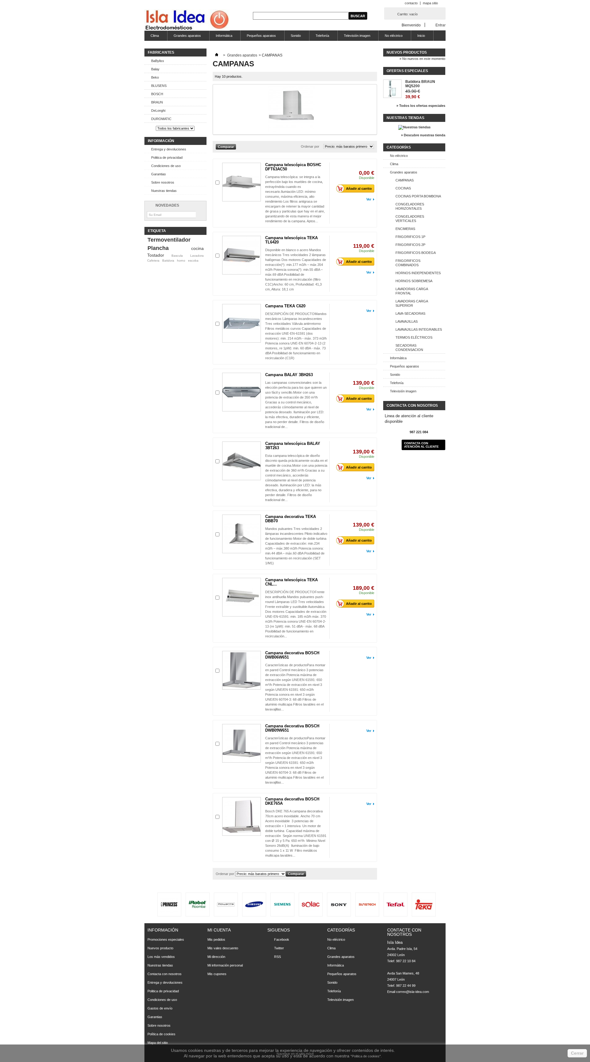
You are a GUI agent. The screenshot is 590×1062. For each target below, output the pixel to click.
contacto (411, 3)
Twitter (279, 948)
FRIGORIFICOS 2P (410, 245)
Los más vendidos (161, 957)
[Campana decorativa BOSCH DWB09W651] (241, 743)
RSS (277, 957)
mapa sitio (430, 3)
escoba (193, 260)
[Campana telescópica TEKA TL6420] (241, 255)
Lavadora (197, 255)
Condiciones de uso (166, 166)
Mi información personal (225, 965)
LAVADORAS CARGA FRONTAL (411, 291)
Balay (155, 69)
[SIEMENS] (282, 904)
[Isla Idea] (187, 20)
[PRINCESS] (169, 904)
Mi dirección (216, 957)
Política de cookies (161, 1034)
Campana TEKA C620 (285, 306)
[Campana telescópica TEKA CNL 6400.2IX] (241, 597)
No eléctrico (391, 37)
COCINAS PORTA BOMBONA (418, 196)
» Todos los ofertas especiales (420, 105)
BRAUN (157, 102)
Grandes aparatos (184, 37)
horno (181, 260)
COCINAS (403, 188)
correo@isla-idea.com (412, 992)
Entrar (440, 25)
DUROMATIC (161, 119)
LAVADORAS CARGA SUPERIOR (411, 303)
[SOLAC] (311, 904)
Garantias (158, 174)
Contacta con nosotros (165, 974)
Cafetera (153, 260)
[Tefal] (395, 904)
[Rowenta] (226, 904)
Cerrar (577, 1053)
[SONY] (339, 904)
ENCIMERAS (405, 229)
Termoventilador (169, 240)
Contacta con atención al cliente (421, 445)
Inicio (418, 37)
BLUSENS (159, 86)
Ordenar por (310, 146)
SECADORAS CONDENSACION (409, 348)
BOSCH (157, 94)
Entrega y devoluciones (168, 149)
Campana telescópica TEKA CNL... (291, 582)
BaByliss (157, 61)
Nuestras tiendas (164, 191)
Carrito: (407, 14)
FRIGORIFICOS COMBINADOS (407, 263)
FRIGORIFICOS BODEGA (415, 253)
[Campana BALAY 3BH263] (241, 392)
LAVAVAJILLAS (406, 321)
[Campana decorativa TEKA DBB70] (241, 534)
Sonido (293, 37)
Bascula (177, 255)
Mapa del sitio (158, 1042)
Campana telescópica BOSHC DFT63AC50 (293, 166)
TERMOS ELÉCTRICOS (413, 337)
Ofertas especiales (407, 71)
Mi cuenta (219, 930)
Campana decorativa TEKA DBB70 (290, 518)
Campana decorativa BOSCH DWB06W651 (292, 655)
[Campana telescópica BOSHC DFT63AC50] (241, 182)
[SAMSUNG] (254, 904)
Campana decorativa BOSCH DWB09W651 (292, 728)
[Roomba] (197, 904)
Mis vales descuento (222, 948)
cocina (197, 248)
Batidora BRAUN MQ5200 (420, 84)
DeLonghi (158, 110)
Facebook (281, 939)
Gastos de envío (160, 1008)
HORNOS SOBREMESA (413, 281)
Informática (221, 37)
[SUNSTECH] (367, 904)
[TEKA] (424, 904)
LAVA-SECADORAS (410, 313)
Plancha (158, 248)
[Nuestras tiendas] (414, 127)
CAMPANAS (404, 180)
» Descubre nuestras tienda (423, 135)
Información (161, 141)
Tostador (155, 255)
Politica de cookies (366, 1056)
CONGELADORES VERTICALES (409, 219)
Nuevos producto (160, 948)
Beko (155, 77)
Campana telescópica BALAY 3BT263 (292, 445)
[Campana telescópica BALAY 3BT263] (241, 461)
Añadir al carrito (359, 188)
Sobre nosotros (162, 182)
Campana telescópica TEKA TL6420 (291, 239)
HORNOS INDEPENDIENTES (418, 273)
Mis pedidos (216, 939)
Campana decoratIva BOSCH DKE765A (292, 801)
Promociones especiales (166, 939)
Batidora (168, 260)
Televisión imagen (354, 37)
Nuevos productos (407, 52)
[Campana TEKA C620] (241, 323)
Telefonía (319, 37)
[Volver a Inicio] (217, 55)
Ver (368, 199)
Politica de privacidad (167, 157)
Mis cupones (216, 974)
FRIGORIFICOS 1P (410, 237)
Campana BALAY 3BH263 (289, 374)
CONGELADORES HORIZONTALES (409, 206)
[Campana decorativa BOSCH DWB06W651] (241, 670)
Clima (151, 37)
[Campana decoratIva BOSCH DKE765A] (241, 816)
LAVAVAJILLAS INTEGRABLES (418, 329)
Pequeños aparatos (258, 37)
